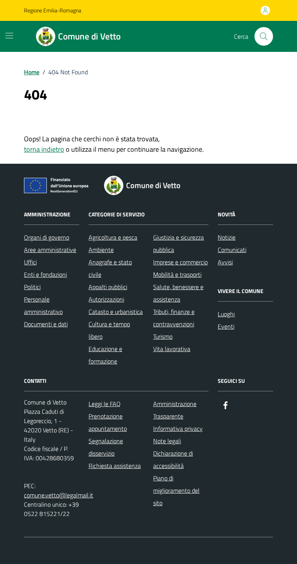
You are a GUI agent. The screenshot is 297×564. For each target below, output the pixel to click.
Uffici (30, 262)
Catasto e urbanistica (116, 311)
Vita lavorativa (171, 348)
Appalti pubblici (108, 286)
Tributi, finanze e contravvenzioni (174, 318)
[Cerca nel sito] (263, 36)
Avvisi (225, 262)
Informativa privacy (178, 428)
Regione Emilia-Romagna (52, 10)
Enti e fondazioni (45, 274)
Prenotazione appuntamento (108, 422)
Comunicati (232, 249)
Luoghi (226, 314)
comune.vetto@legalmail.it (58, 495)
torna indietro (44, 149)
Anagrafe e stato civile (110, 268)
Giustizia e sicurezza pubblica (178, 243)
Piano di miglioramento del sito (176, 490)
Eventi (226, 326)
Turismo (162, 336)
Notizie (227, 237)
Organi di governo (46, 237)
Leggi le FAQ (105, 403)
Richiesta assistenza (115, 465)
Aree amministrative (50, 249)
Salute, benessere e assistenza (178, 293)
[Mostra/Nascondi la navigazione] (9, 35)
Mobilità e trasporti (177, 274)
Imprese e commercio (180, 262)
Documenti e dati (46, 324)
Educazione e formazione (105, 355)
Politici (32, 286)
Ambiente (101, 249)
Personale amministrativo (43, 305)
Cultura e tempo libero (109, 330)
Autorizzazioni (106, 299)
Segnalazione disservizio (106, 447)
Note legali (167, 441)
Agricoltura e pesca (113, 237)
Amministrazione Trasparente (174, 410)
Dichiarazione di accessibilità (173, 459)
